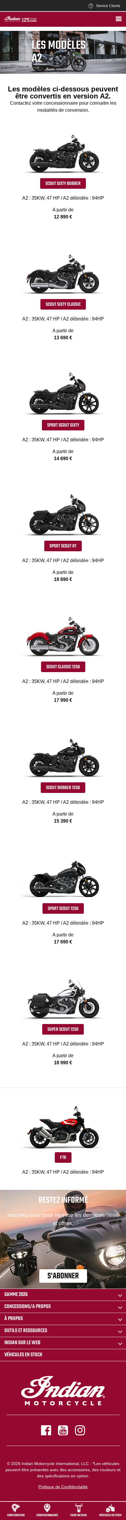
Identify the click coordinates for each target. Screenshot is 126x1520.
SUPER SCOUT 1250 (63, 1029)
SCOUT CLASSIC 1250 (63, 667)
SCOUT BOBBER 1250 (63, 788)
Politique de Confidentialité (63, 1486)
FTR (63, 1158)
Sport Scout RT (63, 546)
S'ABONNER (63, 1276)
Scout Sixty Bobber (63, 184)
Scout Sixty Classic (63, 304)
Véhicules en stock (23, 1355)
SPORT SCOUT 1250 (63, 909)
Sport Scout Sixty (63, 425)
